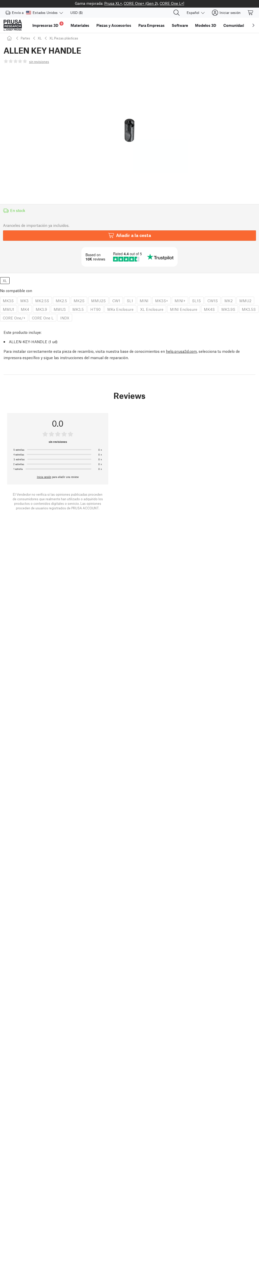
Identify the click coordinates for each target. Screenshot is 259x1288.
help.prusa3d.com (181, 351)
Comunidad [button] (233, 25)
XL (40, 38)
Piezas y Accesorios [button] (113, 25)
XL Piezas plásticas (63, 38)
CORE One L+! (172, 3)
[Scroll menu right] (253, 25)
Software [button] (180, 25)
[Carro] (251, 12)
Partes (25, 38)
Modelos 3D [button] (205, 25)
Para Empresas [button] (151, 25)
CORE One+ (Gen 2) (141, 3)
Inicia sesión (44, 476)
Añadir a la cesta (133, 235)
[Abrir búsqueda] (176, 12)
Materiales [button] (80, 25)
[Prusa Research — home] (12, 25)
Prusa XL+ (113, 3)
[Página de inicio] (10, 38)
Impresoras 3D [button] (47, 25)
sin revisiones (39, 61)
